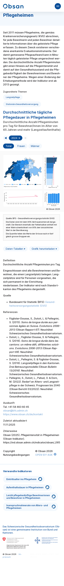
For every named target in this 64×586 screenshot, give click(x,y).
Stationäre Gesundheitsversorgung (22, 104)
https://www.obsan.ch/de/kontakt (23, 414)
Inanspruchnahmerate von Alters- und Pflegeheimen (27, 506)
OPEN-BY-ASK (44, 454)
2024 (14, 138)
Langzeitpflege (13, 97)
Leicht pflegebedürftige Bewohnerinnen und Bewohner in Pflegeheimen (28, 496)
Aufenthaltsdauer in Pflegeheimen (24, 487)
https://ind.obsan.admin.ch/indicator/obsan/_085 (31, 442)
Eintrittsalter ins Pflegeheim (21, 479)
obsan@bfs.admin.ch (15, 410)
